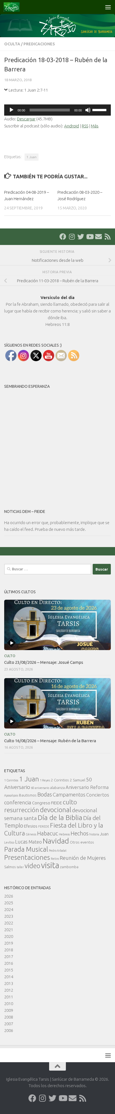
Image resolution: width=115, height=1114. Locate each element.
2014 (8, 976)
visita (50, 865)
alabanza (57, 787)
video (32, 865)
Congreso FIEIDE (47, 802)
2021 (8, 929)
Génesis (31, 834)
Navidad (56, 841)
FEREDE (43, 826)
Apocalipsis (11, 795)
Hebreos (64, 834)
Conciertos (97, 794)
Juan (104, 834)
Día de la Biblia (60, 817)
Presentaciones (27, 857)
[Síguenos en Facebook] (62, 236)
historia (94, 834)
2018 (8, 949)
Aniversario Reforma (87, 787)
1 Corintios (11, 780)
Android (71, 125)
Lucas (21, 841)
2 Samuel (77, 780)
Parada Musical (26, 849)
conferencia (17, 802)
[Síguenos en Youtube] (89, 236)
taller (20, 867)
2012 (8, 990)
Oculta (12, 44)
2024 (8, 909)
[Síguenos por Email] (98, 236)
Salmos (10, 867)
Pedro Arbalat (57, 850)
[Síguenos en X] (80, 236)
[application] (57, 110)
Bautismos (28, 795)
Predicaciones (39, 44)
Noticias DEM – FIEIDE (24, 511)
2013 (8, 983)
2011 (8, 996)
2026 (8, 896)
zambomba (69, 867)
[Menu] (108, 7)
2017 (8, 956)
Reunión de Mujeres (83, 858)
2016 (8, 963)
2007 (8, 1023)
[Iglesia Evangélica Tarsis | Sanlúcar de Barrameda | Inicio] (14, 7)
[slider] (100, 109)
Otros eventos (82, 842)
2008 (8, 1017)
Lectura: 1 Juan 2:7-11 (28, 90)
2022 (8, 923)
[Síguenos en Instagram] (71, 236)
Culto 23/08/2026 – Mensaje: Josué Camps (43, 662)
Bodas (44, 794)
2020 (8, 936)
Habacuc (47, 833)
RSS (85, 125)
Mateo (35, 841)
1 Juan (32, 157)
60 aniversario (40, 788)
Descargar (26, 118)
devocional (55, 809)
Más (95, 125)
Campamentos (69, 794)
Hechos (79, 833)
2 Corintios (60, 780)
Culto (9, 656)
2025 (8, 902)
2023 (8, 916)
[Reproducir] (11, 110)
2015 (8, 970)
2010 (8, 1003)
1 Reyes (45, 780)
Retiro (55, 858)
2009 (8, 1010)
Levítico (9, 842)
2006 (8, 1030)
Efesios (30, 826)
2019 (8, 943)
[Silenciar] (88, 110)
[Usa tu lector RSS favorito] (107, 236)
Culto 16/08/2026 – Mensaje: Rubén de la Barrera (50, 740)
